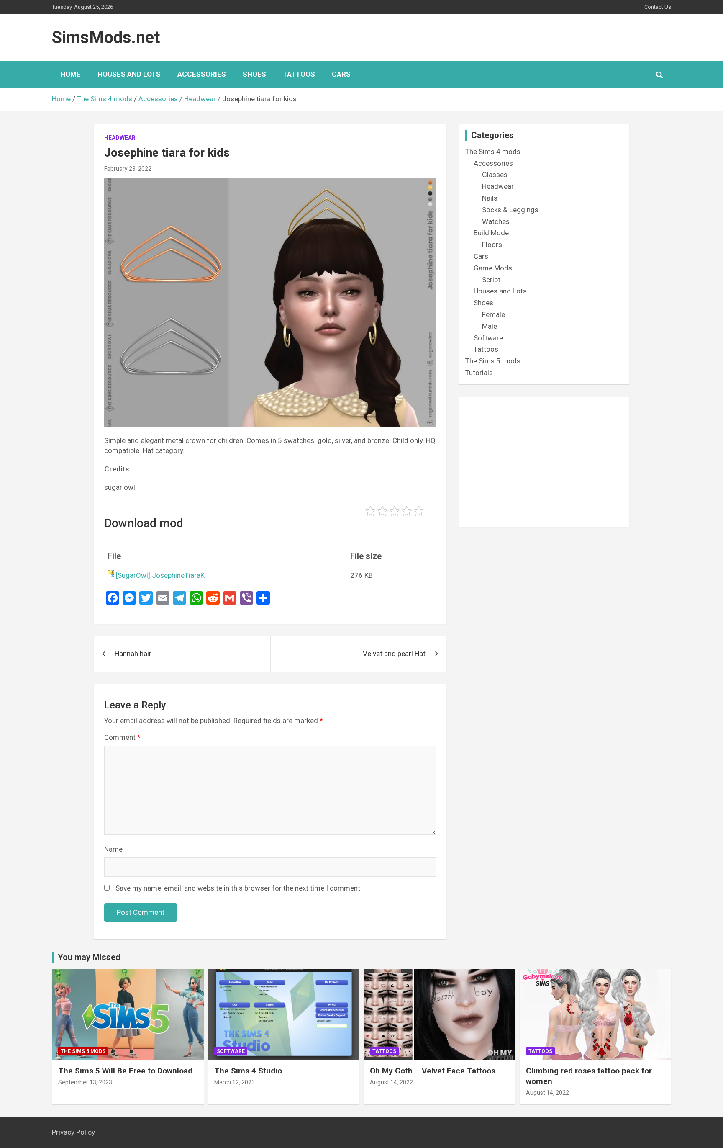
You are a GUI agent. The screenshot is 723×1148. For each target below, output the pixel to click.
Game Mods (493, 268)
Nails (489, 198)
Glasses (495, 174)
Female (493, 314)
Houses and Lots (129, 74)
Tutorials (479, 372)
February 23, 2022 (127, 168)
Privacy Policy (73, 1132)
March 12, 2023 (234, 1082)
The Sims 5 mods (492, 361)
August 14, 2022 (391, 1082)
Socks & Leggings (510, 210)
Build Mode (491, 233)
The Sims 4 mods (492, 151)
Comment (122, 737)
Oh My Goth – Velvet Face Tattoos (432, 1071)
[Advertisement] (544, 461)
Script (491, 279)
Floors (492, 244)
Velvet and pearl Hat (394, 653)
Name (113, 849)
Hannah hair (133, 653)
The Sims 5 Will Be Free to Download (125, 1071)
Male (489, 326)
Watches (496, 221)
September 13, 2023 (85, 1082)
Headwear (120, 137)
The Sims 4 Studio (248, 1071)
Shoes (254, 74)
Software (488, 338)
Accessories (201, 74)
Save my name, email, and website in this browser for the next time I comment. (238, 888)
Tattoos (299, 74)
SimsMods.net (106, 37)
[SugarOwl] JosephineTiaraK (160, 575)
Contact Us (657, 7)
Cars (341, 74)
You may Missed (89, 957)
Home (70, 74)
